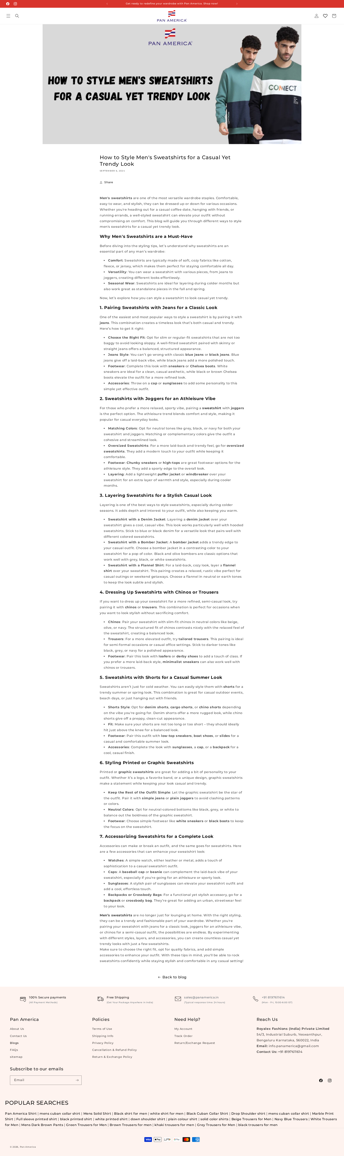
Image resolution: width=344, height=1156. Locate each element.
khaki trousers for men (174, 1125)
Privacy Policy (102, 1043)
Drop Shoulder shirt (248, 1113)
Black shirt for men (130, 1113)
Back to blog (174, 977)
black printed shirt (76, 1119)
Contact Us (18, 1036)
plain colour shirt (182, 1119)
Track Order (183, 1036)
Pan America (28, 1146)
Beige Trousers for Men (252, 1119)
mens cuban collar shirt (60, 1113)
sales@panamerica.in (201, 997)
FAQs (14, 1050)
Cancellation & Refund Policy (114, 1050)
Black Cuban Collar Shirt (207, 1113)
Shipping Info (102, 1036)
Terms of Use (102, 1029)
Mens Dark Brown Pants (42, 1125)
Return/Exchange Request (194, 1043)
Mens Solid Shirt (97, 1113)
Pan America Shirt (21, 1113)
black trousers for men (258, 1125)
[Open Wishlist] (325, 16)
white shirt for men (166, 1113)
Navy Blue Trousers (291, 1119)
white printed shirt (111, 1119)
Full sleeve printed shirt (36, 1119)
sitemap (16, 1057)
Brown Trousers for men (130, 1125)
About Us (17, 1029)
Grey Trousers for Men (216, 1125)
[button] (8, 16)
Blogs (14, 1043)
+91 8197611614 (273, 997)
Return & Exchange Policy (112, 1057)
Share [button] (108, 182)
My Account (183, 1029)
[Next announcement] (237, 4)
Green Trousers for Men (87, 1125)
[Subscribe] (77, 1080)
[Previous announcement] (107, 4)
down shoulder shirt (148, 1119)
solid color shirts (214, 1119)
